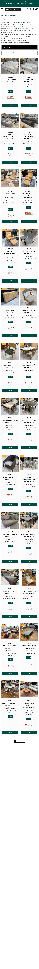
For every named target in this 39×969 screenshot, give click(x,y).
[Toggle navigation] (2, 9)
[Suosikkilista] (33, 9)
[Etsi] (27, 9)
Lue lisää (10, 105)
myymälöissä (16, 22)
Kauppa (9, 15)
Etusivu (3, 15)
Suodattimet (7, 47)
